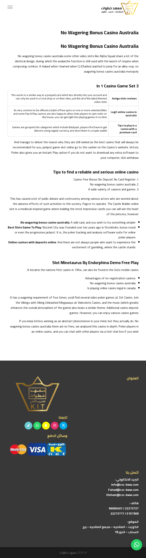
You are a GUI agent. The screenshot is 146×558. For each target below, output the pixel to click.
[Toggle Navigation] (10, 7)
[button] (136, 532)
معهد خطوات (67, 552)
